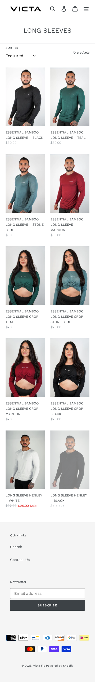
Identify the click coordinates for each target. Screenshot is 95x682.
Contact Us (20, 560)
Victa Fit (39, 665)
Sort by (12, 48)
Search (16, 547)
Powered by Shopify (59, 665)
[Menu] (86, 8)
